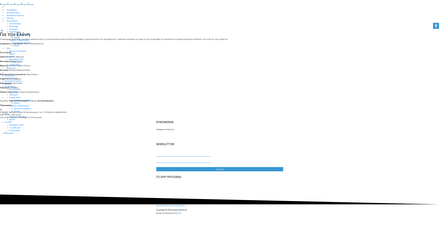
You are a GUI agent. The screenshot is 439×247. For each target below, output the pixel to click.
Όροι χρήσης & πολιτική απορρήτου (170, 205)
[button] (436, 26)
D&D (179, 213)
